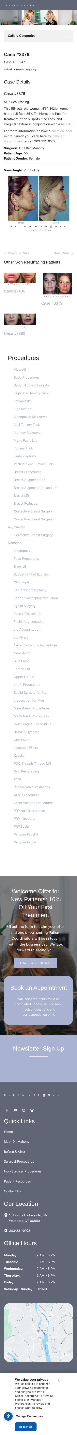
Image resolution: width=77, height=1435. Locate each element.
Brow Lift (20, 566)
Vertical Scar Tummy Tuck (33, 464)
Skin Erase (21, 661)
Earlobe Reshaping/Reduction (36, 598)
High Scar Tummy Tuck (31, 393)
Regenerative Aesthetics (32, 787)
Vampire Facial (25, 842)
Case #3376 (16, 54)
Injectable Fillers (26, 748)
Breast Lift (21, 496)
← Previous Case (16, 253)
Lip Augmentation (27, 629)
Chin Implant (23, 582)
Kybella (19, 755)
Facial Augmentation (29, 622)
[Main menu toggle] (72, 5)
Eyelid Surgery (25, 606)
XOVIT (18, 779)
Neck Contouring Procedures (35, 645)
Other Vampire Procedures (33, 803)
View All (20, 369)
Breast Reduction (26, 503)
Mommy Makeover (28, 432)
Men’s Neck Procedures (31, 716)
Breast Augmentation (29, 480)
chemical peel (61, 131)
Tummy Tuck (23, 448)
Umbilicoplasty (25, 456)
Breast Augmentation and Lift (36, 488)
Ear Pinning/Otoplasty (30, 590)
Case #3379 (51, 303)
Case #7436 (14, 291)
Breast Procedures (27, 472)
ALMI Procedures (26, 795)
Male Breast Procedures (31, 708)
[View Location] (6, 1215)
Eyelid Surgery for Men (31, 692)
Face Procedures (26, 559)
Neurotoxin (22, 653)
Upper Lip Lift (24, 677)
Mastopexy (22, 551)
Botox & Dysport (26, 732)
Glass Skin (21, 740)
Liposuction (22, 409)
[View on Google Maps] (38, 1332)
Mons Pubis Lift (25, 440)
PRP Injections (24, 819)
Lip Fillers (21, 637)
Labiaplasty (22, 401)
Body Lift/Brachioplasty (31, 385)
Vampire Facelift (26, 834)
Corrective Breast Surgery (33, 511)
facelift (66, 124)
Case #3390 (14, 333)
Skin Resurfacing (26, 771)
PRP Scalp (21, 826)
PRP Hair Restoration (29, 811)
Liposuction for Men (29, 700)
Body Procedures (26, 377)
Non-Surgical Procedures (32, 724)
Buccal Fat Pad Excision (32, 574)
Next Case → (63, 253)
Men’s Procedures (27, 685)
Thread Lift (22, 669)
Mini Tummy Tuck (27, 425)
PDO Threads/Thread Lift (32, 763)
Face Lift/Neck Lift (28, 614)
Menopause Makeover (30, 417)
